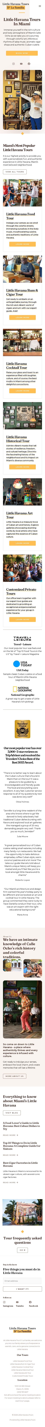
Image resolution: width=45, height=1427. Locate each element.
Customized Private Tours (22, 1376)
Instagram (8, 1306)
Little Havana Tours (15, 4)
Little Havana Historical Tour (22, 1370)
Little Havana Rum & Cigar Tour (22, 1364)
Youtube (20, 1306)
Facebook (33, 1306)
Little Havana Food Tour (22, 1361)
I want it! (22, 1289)
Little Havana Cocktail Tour (22, 1367)
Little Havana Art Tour (22, 1373)
